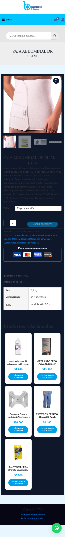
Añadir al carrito (42, 224)
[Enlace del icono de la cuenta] (63, 20)
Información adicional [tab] (16, 276)
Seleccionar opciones (47, 377)
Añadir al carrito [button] (18, 377)
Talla (6, 208)
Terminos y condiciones (32, 514)
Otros (13, 243)
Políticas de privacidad (32, 518)
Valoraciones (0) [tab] (13, 282)
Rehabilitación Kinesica (28, 243)
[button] (56, 81)
